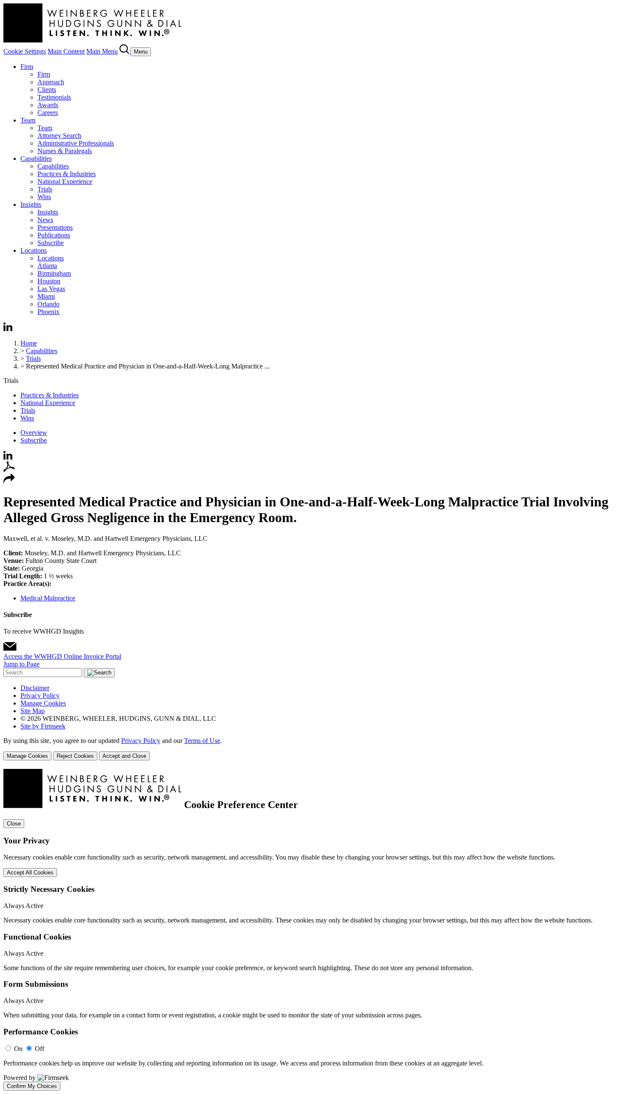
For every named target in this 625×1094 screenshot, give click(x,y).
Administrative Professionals (75, 143)
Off (39, 1048)
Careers (47, 112)
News (45, 219)
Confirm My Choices (32, 1086)
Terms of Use (202, 740)
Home (28, 343)
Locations (33, 250)
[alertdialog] (312, 930)
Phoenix (48, 311)
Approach (50, 82)
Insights (30, 204)
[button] (9, 481)
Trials (44, 189)
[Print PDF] (9, 469)
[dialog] (312, 748)
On (18, 1048)
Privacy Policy (40, 695)
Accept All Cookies (30, 872)
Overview (33, 432)
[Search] (125, 51)
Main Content (66, 51)
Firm (26, 66)
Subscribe (50, 242)
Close (14, 823)
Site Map (32, 710)
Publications (53, 235)
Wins (44, 196)
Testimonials (54, 97)
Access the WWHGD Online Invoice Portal (62, 656)
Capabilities (36, 158)
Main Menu (102, 51)
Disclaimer (34, 687)
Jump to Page (21, 664)
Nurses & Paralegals (64, 150)
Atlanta (47, 265)
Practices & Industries (66, 173)
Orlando (48, 304)
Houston (48, 281)
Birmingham (54, 273)
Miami (46, 296)
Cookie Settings (24, 51)
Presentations (55, 227)
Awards (47, 105)
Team (27, 120)
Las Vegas (51, 288)
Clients (46, 89)
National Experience (64, 181)
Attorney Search (59, 135)
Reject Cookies (75, 756)
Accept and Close (124, 756)
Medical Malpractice (47, 598)
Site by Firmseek (42, 726)
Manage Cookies (43, 703)
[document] (312, 930)
